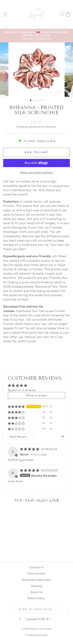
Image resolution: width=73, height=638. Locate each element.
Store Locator (36, 573)
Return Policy (36, 598)
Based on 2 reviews (21, 390)
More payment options (36, 172)
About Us (36, 592)
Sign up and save (35, 609)
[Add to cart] (24, 512)
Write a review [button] (36, 395)
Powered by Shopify (36, 634)
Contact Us (36, 567)
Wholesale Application (36, 579)
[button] (16, 406)
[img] (30, 449)
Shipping (21, 126)
